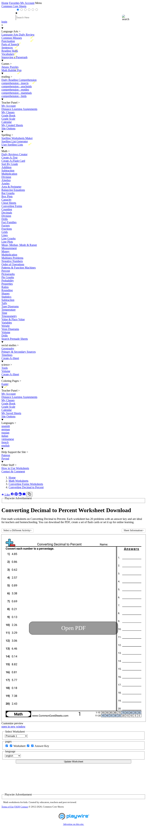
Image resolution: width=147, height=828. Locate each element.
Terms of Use (7, 807)
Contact (24, 807)
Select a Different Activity (17, 530)
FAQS (17, 807)
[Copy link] (29, 494)
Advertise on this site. (73, 824)
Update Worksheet (73, 761)
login (4, 21)
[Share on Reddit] (20, 494)
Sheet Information (134, 530)
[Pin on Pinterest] (16, 494)
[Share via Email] (24, 494)
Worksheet (19, 745)
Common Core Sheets (13, 6)
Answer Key (42, 745)
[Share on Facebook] (13, 494)
